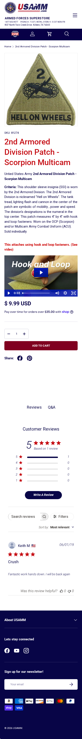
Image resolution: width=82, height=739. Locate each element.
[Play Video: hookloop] (41, 272)
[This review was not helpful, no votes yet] (69, 591)
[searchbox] (24, 516)
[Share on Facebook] (20, 358)
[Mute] (57, 293)
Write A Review (43, 495)
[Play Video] (8, 293)
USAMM (17, 728)
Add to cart (41, 345)
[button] (49, 34)
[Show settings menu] (65, 293)
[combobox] (56, 527)
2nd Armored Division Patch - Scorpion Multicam (42, 46)
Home (7, 46)
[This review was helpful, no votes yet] (61, 591)
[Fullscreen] (73, 293)
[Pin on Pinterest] (29, 358)
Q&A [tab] (51, 407)
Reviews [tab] (34, 407)
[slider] (37, 293)
